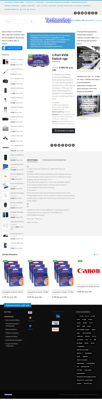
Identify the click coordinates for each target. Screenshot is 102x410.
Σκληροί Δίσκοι (68, 6)
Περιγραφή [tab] (32, 160)
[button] (47, 65)
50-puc (91, 323)
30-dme (93, 316)
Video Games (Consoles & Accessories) (58, 2)
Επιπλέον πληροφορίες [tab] (54, 160)
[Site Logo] (40, 16)
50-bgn (90, 319)
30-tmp (84, 319)
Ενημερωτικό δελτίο (12, 336)
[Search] (31, 22)
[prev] (69, 55)
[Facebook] (75, 13)
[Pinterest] (82, 13)
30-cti (87, 316)
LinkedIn (59, 145)
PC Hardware (80, 346)
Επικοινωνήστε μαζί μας (17, 305)
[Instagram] (89, 13)
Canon (54, 284)
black (89, 326)
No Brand (79, 343)
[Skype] (92, 13)
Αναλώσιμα (14, 290)
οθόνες (79, 383)
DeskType (4, 290)
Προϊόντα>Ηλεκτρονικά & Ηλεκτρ (86, 377)
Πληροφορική (81, 373)
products (80, 353)
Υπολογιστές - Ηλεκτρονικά (60, 119)
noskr (86, 343)
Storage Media (90, 363)
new (95, 339)
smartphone (80, 363)
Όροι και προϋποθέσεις (13, 320)
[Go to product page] (5, 61)
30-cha (81, 316)
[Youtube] (85, 13)
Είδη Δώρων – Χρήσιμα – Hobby (14, 2)
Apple (38, 6)
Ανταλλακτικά (85, 366)
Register (32, 9)
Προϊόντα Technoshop (12, 6)
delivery (87, 336)
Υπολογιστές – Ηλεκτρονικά (35, 2)
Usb (78, 366)
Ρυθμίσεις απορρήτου (12, 333)
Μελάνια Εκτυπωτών (23, 290)
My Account (78, 6)
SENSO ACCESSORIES (82, 360)
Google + (62, 145)
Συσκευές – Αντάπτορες (49, 6)
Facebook (51, 145)
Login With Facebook (14, 48)
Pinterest (66, 145)
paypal (93, 343)
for (87, 339)
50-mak (85, 323)
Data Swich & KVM (64, 114)
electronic (80, 339)
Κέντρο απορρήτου (11, 329)
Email (69, 145)
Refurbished (87, 6)
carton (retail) (86, 333)
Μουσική (60, 6)
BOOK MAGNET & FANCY (83, 329)
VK (73, 145)
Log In (24, 9)
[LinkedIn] (96, 13)
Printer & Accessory (83, 350)
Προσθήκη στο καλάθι (65, 131)
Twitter (55, 145)
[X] (78, 13)
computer (80, 336)
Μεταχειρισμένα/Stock (12, 9)
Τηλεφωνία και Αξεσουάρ (78, 2)
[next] (72, 55)
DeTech (94, 336)
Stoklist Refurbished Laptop (14, 340)
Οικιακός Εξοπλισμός (28, 6)
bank (83, 326)
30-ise (78, 319)
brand (93, 329)
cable (78, 333)
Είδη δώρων (88, 370)
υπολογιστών (88, 383)
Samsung (85, 356)
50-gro (79, 323)
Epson (9, 290)
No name (72, 114)
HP (91, 339)
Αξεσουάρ (56, 116)
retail (78, 356)
